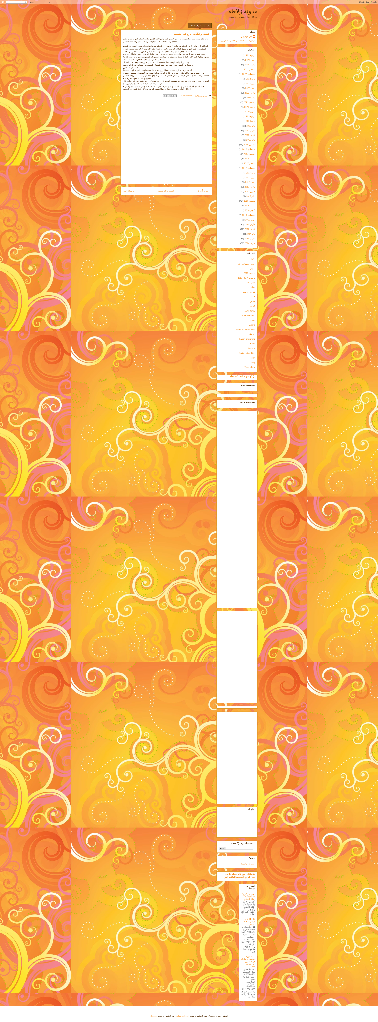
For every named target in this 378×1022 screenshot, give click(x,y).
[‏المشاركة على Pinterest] (164, 95)
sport (252, 358)
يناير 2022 (250, 97)
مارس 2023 (250, 64)
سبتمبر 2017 (249, 163)
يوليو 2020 (250, 116)
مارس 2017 (250, 187)
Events (252, 325)
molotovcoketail (182, 1016)
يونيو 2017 (250, 177)
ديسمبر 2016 (249, 201)
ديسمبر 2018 (249, 144)
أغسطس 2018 (248, 149)
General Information (245, 329)
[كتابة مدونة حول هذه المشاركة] (172, 95)
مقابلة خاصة (249, 311)
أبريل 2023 (250, 60)
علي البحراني (246, 36)
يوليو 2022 (250, 79)
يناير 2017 (250, 196)
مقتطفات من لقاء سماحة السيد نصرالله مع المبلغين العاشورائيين (239, 875)
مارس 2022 (250, 93)
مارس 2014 (250, 238)
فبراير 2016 (250, 229)
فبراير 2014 (250, 243)
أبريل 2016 (250, 220)
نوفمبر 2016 (249, 205)
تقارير (252, 268)
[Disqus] (166, 142)
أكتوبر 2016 (250, 210)
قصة (253, 296)
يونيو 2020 (250, 121)
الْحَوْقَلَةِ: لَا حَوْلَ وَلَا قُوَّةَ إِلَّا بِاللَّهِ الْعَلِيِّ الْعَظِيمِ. (248, 896)
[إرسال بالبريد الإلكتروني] (175, 95)
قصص (252, 301)
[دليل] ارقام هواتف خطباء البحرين (249, 921)
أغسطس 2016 (248, 215)
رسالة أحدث (203, 190)
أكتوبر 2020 (250, 111)
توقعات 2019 (249, 273)
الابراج (252, 259)
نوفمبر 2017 (249, 158)
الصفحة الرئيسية (166, 190)
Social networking (247, 353)
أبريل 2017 (250, 182)
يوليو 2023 (250, 55)
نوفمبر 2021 (249, 107)
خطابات (252, 287)
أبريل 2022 (250, 88)
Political (251, 348)
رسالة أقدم (128, 190)
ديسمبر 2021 (249, 102)
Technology (250, 367)
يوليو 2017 (250, 173)
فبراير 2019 (250, 135)
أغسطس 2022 (248, 74)
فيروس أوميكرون (247, 292)
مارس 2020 (250, 130)
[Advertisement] (237, 509)
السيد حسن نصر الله (246, 264)
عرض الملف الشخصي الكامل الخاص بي (237, 40)
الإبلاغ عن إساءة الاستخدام (242, 376)
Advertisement (248, 315)
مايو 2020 (250, 126)
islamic (252, 334)
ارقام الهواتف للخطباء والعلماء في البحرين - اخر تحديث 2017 (248, 961)
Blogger (154, 1016)
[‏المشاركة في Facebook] (167, 95)
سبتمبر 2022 (249, 69)
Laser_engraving (247, 339)
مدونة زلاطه (243, 11)
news (252, 343)
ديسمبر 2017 (249, 154)
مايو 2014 (250, 234)
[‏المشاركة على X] (170, 95)
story (253, 362)
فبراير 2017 (250, 191)
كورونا (252, 306)
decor (252, 320)
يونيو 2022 (250, 83)
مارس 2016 (250, 224)
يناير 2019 (250, 140)
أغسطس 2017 (248, 168)
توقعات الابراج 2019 (246, 278)
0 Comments (186, 96)
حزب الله (251, 282)
